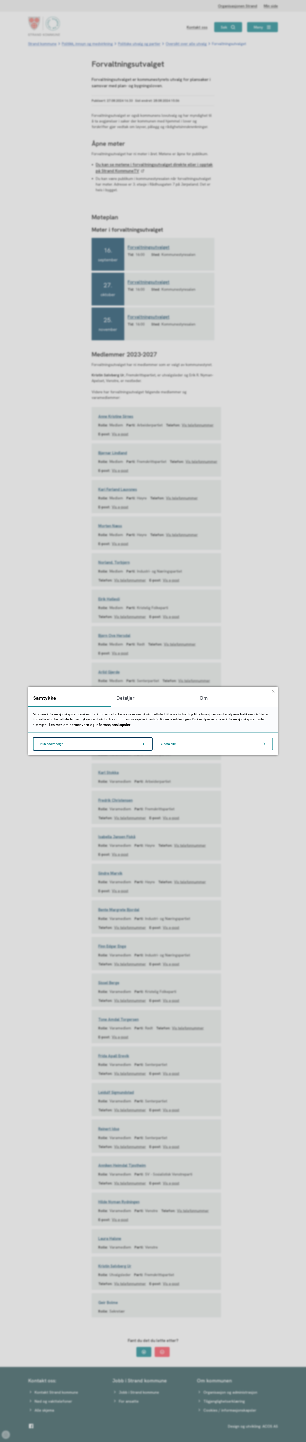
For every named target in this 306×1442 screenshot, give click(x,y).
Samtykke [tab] (44, 698)
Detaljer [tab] (125, 698)
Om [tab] (204, 698)
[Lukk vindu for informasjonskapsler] (273, 691)
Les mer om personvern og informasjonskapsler (90, 724)
